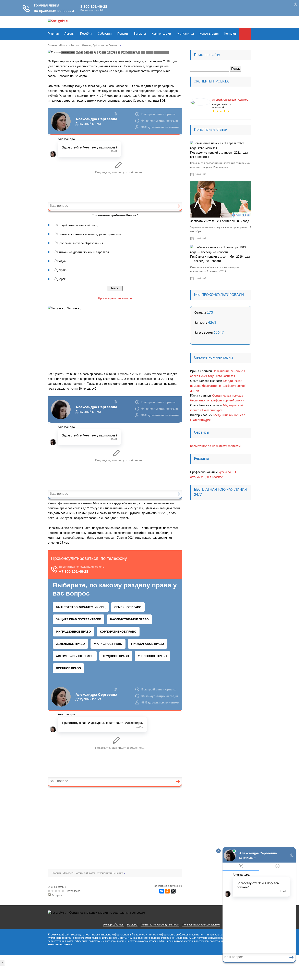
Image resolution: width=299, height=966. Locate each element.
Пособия (86, 33)
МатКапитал (185, 33)
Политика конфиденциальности (160, 924)
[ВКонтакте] (161, 891)
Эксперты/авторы (113, 924)
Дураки (62, 270)
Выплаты (140, 33)
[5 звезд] (63, 891)
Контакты (230, 33)
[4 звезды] (60, 891)
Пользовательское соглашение (201, 924)
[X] (173, 891)
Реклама (132, 924)
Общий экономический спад (77, 225)
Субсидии (105, 33)
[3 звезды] (56, 891)
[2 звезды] (53, 891)
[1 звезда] (49, 891)
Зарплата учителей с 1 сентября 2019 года (219, 221)
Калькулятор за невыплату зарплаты (215, 446)
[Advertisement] (115, 341)
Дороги (62, 279)
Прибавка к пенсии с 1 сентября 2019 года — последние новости (220, 259)
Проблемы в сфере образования (80, 243)
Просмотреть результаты (115, 298)
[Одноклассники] (167, 891)
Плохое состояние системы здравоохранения (89, 234)
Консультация (209, 33)
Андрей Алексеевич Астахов (230, 99)
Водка (61, 261)
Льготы (69, 33)
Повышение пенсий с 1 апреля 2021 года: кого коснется (219, 155)
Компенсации (161, 33)
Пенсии (122, 33)
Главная (53, 33)
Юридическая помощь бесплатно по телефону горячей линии (218, 385)
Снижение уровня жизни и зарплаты (83, 252)
